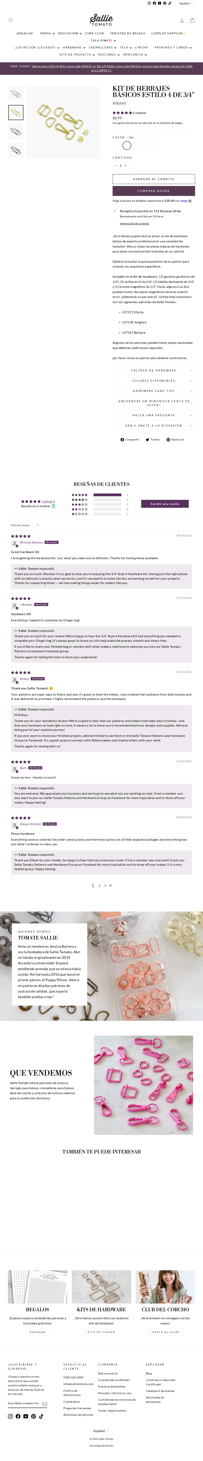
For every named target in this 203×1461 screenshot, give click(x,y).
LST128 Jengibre (134, 322)
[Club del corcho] (165, 1287)
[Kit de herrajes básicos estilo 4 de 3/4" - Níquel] (19, 1232)
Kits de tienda (101, 1332)
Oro (127, 145)
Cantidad (122, 157)
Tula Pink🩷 (101, 40)
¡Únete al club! (165, 1332)
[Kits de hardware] (101, 1287)
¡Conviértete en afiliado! (114, 1380)
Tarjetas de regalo (128, 33)
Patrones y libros (171, 47)
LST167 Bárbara (134, 332)
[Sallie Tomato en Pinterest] (33, 1416)
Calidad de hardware (154, 370)
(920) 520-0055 (73, 1377)
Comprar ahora (154, 191)
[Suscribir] (44, 1403)
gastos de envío (128, 122)
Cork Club (94, 33)
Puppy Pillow (56, 980)
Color (123, 137)
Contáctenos (71, 1401)
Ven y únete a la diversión (153, 425)
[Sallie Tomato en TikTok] (41, 1416)
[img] (21, 536)
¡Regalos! (25, 33)
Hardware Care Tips (154, 390)
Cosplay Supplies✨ (169, 33)
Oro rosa (155, 145)
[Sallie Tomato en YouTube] (25, 1416)
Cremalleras (101, 47)
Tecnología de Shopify (101, 1445)
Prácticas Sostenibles (111, 1386)
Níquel (117, 145)
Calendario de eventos (160, 1391)
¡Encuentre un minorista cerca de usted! (153, 403)
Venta (45, 33)
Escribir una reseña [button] (165, 504)
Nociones (107, 54)
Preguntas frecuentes (77, 1408)
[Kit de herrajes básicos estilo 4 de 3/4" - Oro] (24, 1232)
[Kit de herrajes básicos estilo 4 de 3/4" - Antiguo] (30, 1232)
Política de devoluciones (72, 1393)
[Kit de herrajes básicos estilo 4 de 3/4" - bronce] (35, 1232)
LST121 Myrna (133, 312)
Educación (68, 33)
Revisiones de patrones (78, 1414)
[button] (123, 113)
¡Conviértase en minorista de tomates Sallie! (117, 1402)
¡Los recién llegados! (35, 47)
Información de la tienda (134, 223)
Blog (149, 1373)
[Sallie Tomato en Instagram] (10, 1416)
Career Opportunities (112, 1410)
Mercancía (133, 54)
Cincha (141, 47)
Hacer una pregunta (153, 415)
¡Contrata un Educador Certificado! (161, 1382)
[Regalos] (37, 1287)
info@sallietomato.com (78, 1384)
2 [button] (99, 885)
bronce (146, 145)
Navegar (38, 1332)
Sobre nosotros (108, 1373)
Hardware (72, 47)
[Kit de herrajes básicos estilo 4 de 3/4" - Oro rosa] (40, 1232)
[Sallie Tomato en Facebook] (18, 1416)
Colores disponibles (153, 380)
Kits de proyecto (76, 54)
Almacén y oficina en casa (114, 1393)
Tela (124, 47)
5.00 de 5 (48, 501)
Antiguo (136, 145)
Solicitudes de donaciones (155, 1399)
